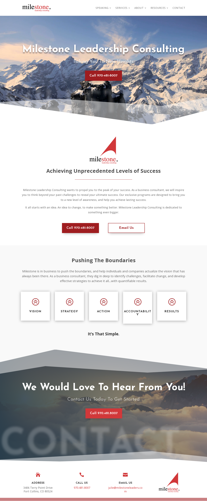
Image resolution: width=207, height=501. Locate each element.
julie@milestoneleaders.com (125, 489)
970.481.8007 (82, 487)
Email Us (126, 228)
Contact (179, 8)
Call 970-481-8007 (103, 75)
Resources (158, 8)
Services (121, 8)
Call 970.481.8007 (104, 413)
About (139, 8)
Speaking (102, 8)
